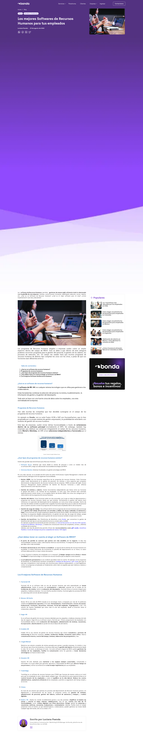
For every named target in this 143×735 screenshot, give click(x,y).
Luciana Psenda (23, 28)
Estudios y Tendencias (31, 13)
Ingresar (102, 4)
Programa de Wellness (28, 524)
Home (19, 9)
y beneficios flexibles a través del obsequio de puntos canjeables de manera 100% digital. (53, 529)
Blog (25, 9)
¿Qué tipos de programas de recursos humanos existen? (39, 373)
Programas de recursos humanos (32, 371)
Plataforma (72, 4)
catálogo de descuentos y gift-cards (67, 561)
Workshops (38, 524)
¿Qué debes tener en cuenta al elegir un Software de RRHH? (41, 374)
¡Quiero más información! (107, 375)
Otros (20, 13)
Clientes (83, 4)
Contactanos (119, 4)
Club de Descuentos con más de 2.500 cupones (71, 523)
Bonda (64, 519)
